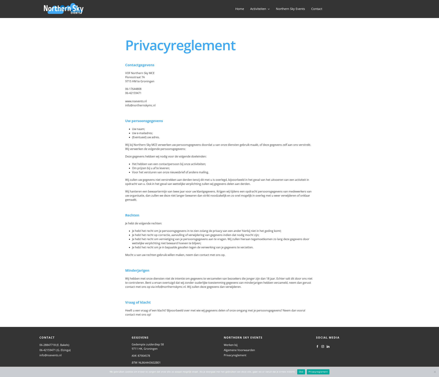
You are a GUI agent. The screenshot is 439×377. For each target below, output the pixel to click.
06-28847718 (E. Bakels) (54, 345)
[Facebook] (317, 346)
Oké (301, 371)
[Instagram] (322, 346)
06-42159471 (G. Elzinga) (55, 350)
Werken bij (231, 345)
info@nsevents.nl (50, 355)
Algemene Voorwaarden (239, 350)
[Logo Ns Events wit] (64, 4)
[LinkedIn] (328, 346)
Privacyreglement (235, 355)
